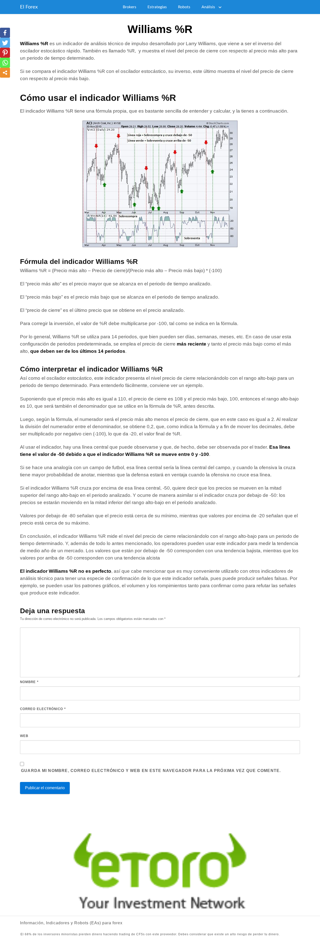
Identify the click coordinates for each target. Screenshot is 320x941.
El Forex (29, 6)
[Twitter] (5, 43)
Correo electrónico (43, 709)
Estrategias (157, 7)
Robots (184, 7)
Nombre (29, 682)
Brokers (129, 7)
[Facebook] (5, 33)
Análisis (208, 7)
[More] (5, 73)
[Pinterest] (5, 53)
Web (24, 736)
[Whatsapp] (5, 63)
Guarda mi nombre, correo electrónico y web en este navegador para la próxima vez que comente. (151, 770)
